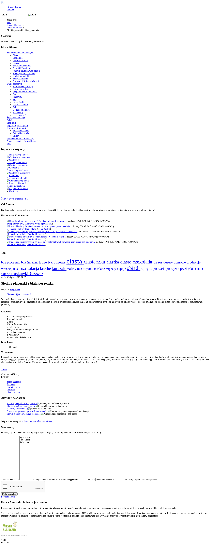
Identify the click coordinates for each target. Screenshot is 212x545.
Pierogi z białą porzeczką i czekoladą (24, 414)
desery (168, 262)
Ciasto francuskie (20, 60)
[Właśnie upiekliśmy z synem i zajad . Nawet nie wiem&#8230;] (11, 236)
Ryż (14, 99)
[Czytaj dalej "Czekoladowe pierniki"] (18, 180)
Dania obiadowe (14, 84)
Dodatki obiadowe (21, 110)
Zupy (15, 94)
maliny (71, 269)
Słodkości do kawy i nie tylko (20, 52)
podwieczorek (13, 387)
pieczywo (173, 269)
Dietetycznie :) (19, 115)
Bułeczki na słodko (21, 133)
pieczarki (159, 269)
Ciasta (15, 55)
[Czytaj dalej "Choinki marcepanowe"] (18, 157)
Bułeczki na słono (21, 130)
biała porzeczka (14, 392)
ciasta (75, 261)
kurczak (59, 268)
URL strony (128, 479)
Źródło (4, 369)
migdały (111, 269)
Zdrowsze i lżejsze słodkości (26, 81)
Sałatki (10, 120)
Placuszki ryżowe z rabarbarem (21, 406)
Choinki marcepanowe (17, 154)
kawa (23, 269)
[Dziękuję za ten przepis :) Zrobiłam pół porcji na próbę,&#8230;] (11, 221)
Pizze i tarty (18, 112)
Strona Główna (14, 7)
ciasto (126, 261)
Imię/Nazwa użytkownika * (47, 479)
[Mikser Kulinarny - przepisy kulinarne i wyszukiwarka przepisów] (9, 531)
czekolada (143, 261)
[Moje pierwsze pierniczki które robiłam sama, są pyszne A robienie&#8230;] (10, 231)
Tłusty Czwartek (20, 78)
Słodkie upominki (21, 76)
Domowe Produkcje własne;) (38, 223)
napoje (122, 269)
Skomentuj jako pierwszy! (19, 294)
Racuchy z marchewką (17, 408)
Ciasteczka (17, 58)
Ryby (15, 107)
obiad (133, 268)
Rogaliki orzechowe (16, 186)
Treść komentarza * (10, 479)
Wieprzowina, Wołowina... (25, 91)
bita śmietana (30, 262)
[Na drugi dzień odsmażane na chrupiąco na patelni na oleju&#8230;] (11, 226)
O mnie (10, 9)
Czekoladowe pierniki (17, 178)
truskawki (20, 273)
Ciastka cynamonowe (17, 162)
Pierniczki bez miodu (16, 234)
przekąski (187, 269)
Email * (91, 479)
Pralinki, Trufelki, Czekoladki (26, 71)
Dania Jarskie (19, 102)
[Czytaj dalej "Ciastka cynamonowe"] (18, 165)
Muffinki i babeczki (22, 65)
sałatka (198, 269)
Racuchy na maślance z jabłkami (22, 403)
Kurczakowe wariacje (23, 86)
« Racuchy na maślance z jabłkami (38, 421)
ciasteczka (95, 262)
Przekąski (11, 123)
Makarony (17, 97)
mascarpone (85, 269)
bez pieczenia (11, 262)
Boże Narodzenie (52, 262)
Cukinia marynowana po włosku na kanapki (27, 411)
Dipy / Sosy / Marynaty (17, 125)
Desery (16, 63)
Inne (9, 143)
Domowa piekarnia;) (16, 128)
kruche (46, 268)
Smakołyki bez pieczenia (24, 73)
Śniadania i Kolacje (16, 117)
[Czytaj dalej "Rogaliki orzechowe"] (17, 188)
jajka (15, 269)
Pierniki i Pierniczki (22, 68)
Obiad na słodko (20, 104)
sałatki (6, 274)
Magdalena (15, 289)
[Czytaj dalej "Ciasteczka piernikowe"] (18, 173)
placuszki (11, 389)
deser (158, 262)
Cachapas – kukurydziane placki (21, 229)
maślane (100, 269)
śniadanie (36, 274)
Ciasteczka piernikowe (17, 170)
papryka (146, 268)
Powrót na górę (8, 496)
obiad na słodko (14, 382)
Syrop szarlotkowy (15, 223)
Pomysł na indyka (21, 89)
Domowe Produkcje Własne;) (20, 138)
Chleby (16, 136)
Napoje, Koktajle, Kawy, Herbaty (22, 141)
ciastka (113, 261)
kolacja (33, 268)
